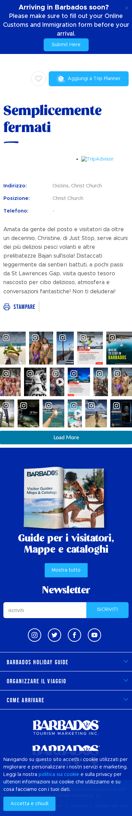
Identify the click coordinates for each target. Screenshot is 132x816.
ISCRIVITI (107, 609)
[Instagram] (34, 635)
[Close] (126, 7)
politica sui (51, 774)
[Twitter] (54, 635)
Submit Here (66, 44)
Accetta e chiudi (29, 803)
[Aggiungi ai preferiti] (38, 78)
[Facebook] (74, 635)
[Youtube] (94, 635)
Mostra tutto (66, 570)
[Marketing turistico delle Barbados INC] (66, 727)
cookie (71, 774)
